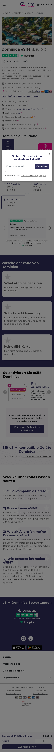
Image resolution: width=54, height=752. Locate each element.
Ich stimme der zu (27, 175)
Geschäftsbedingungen (33, 175)
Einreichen (42, 166)
